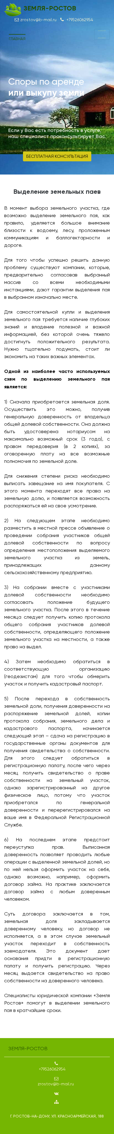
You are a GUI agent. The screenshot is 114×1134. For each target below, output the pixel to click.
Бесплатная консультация (57, 156)
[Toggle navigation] (102, 34)
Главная (17, 39)
